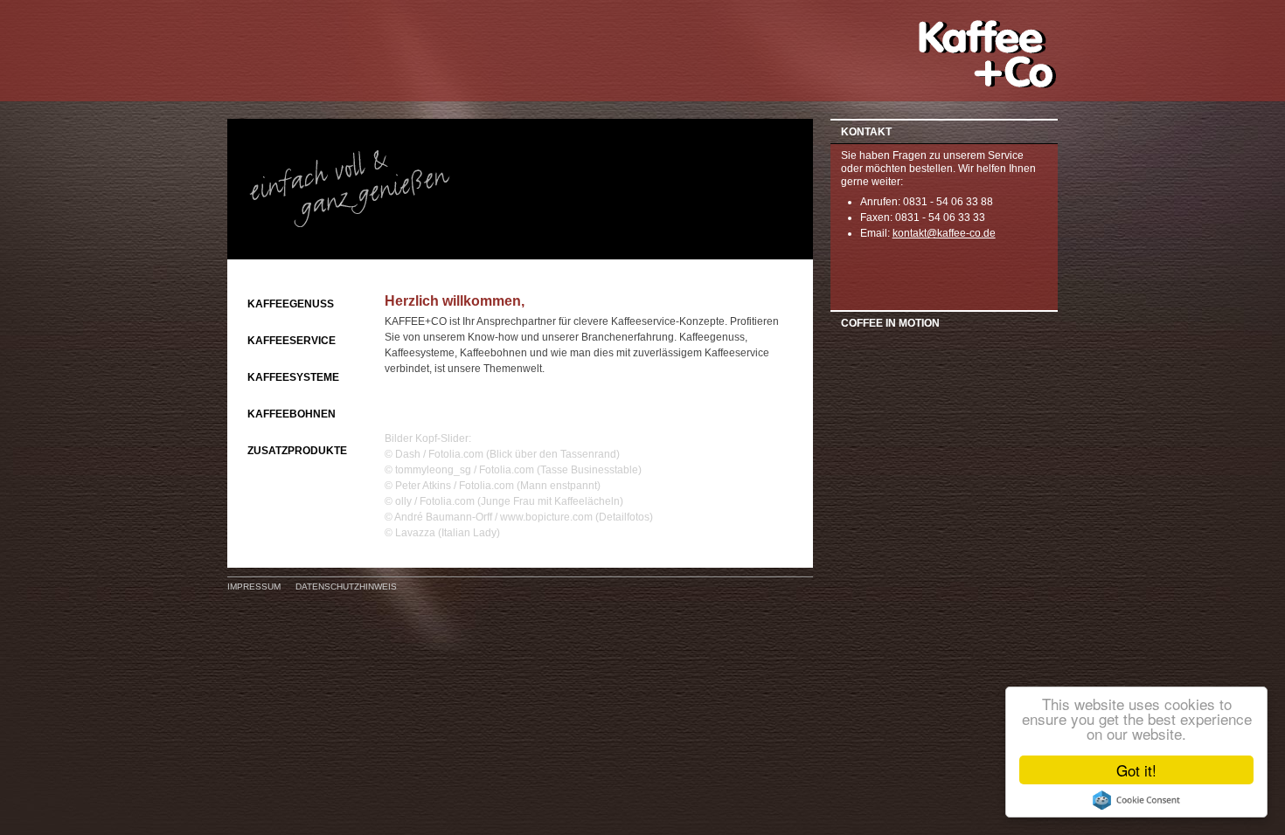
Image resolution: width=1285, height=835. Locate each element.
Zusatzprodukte (297, 451)
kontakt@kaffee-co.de (944, 233)
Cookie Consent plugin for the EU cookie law (1136, 800)
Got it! (1136, 770)
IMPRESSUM (254, 586)
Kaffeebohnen (291, 414)
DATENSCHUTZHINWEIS (346, 586)
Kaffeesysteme (293, 377)
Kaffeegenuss (290, 304)
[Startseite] (988, 85)
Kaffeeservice (291, 341)
